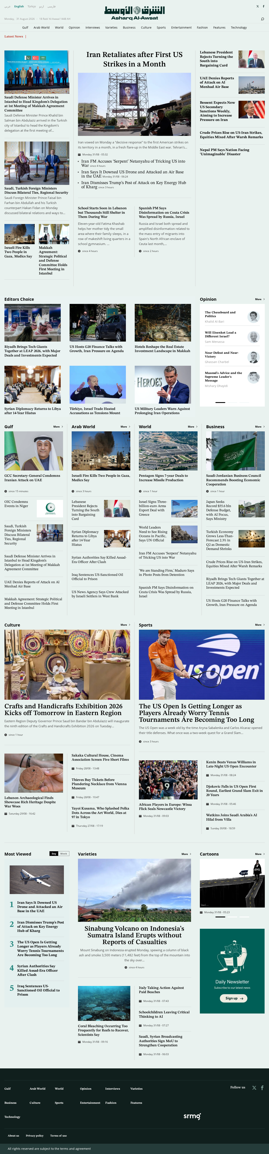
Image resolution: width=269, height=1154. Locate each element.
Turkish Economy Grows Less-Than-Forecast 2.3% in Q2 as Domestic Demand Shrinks (219, 540)
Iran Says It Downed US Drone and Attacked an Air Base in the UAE (40, 907)
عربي (7, 6)
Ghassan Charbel (217, 362)
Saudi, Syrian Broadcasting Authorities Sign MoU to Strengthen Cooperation (160, 1041)
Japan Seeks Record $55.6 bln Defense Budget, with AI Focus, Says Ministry (218, 510)
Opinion (74, 27)
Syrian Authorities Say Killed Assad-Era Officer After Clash (37, 971)
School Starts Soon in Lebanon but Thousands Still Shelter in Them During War (102, 213)
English (19, 6)
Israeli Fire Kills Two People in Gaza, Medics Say (18, 252)
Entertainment (181, 27)
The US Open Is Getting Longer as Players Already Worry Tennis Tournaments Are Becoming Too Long (196, 713)
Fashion (202, 27)
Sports (161, 27)
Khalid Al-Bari (214, 321)
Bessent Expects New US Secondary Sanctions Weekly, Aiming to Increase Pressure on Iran (217, 111)
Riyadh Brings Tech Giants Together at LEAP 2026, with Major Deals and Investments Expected (32, 351)
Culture (146, 27)
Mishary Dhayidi (216, 386)
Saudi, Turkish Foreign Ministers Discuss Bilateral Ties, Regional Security (17, 535)
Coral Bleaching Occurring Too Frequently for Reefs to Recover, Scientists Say (103, 1030)
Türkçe (32, 6)
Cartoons (209, 854)
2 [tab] (232, 403)
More (258, 299)
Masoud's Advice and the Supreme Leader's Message (223, 377)
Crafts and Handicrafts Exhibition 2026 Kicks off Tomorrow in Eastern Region (63, 710)
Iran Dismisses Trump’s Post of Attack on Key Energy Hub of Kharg (40, 927)
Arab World (42, 27)
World (59, 27)
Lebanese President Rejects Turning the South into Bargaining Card (85, 510)
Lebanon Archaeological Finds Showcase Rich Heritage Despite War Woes (30, 802)
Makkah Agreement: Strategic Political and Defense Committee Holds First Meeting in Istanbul (53, 260)
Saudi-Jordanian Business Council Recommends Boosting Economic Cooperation (233, 480)
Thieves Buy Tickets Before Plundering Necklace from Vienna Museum (99, 784)
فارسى (51, 6)
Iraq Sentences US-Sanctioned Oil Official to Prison (38, 990)
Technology (239, 27)
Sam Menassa (214, 342)
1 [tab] (220, 403)
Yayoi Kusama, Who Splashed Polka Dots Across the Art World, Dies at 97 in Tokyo (100, 813)
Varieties (111, 27)
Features (219, 27)
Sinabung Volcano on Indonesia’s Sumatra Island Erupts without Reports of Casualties (134, 936)
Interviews (93, 27)
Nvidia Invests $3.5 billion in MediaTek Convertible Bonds (71, 36)
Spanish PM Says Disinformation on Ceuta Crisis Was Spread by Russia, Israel (164, 213)
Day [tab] (54, 853)
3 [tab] (244, 403)
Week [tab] (63, 853)
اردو (41, 6)
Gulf (25, 27)
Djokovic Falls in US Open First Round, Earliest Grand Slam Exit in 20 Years (234, 791)
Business (129, 27)
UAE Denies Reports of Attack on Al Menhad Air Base (217, 83)
